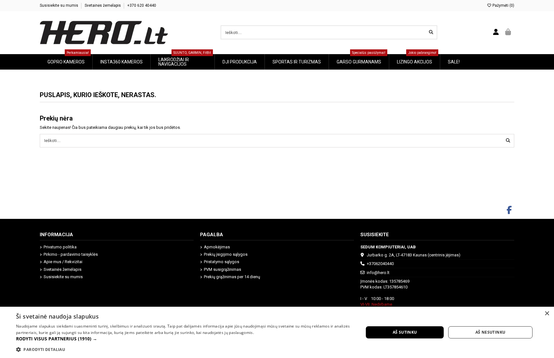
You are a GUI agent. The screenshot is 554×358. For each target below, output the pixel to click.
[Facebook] (509, 210)
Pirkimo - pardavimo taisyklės (71, 254)
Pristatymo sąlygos (221, 261)
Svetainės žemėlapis (103, 5)
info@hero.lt (378, 272)
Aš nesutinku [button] (490, 332)
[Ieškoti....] (431, 32)
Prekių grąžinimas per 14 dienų (232, 276)
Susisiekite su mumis (59, 5)
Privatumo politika (60, 247)
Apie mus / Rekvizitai (63, 261)
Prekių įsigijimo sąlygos (226, 254)
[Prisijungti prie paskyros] (496, 32)
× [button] (546, 313)
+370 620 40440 (141, 5)
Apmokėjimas (217, 247)
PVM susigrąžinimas (222, 269)
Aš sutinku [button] (405, 332)
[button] (184, 339)
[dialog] (277, 332)
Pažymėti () (502, 5)
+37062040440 (380, 263)
